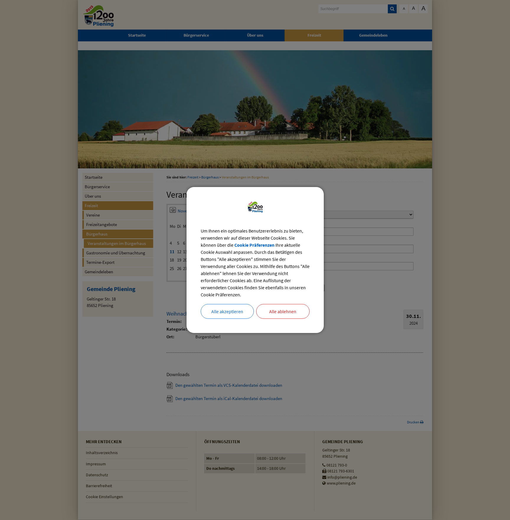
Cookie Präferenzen (254, 245)
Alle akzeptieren (227, 311)
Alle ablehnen (282, 311)
